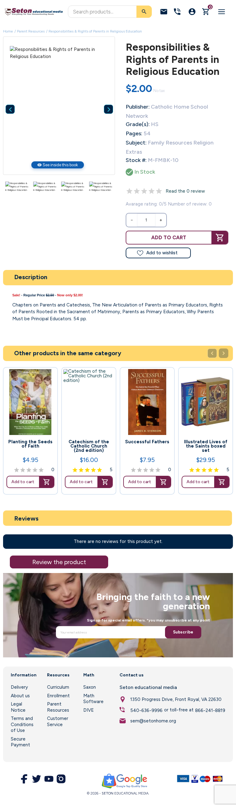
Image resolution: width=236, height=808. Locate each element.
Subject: (136, 142)
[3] (144, 191)
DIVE (88, 710)
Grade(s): (138, 124)
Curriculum (58, 687)
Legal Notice (18, 707)
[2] (136, 191)
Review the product (59, 562)
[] (104, 100)
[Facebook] (24, 778)
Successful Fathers (147, 442)
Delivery (19, 687)
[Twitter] (36, 778)
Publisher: (138, 106)
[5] (159, 191)
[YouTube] (48, 778)
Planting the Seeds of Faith (30, 444)
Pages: (134, 133)
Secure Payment (20, 742)
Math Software (93, 699)
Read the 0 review (185, 191)
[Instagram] (61, 778)
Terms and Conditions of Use (22, 724)
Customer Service (57, 721)
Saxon (89, 687)
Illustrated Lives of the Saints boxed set (205, 446)
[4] (151, 191)
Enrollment (58, 695)
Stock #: (136, 160)
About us (20, 695)
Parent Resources (58, 707)
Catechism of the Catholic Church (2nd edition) (89, 446)
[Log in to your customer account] (192, 12)
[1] (129, 191)
